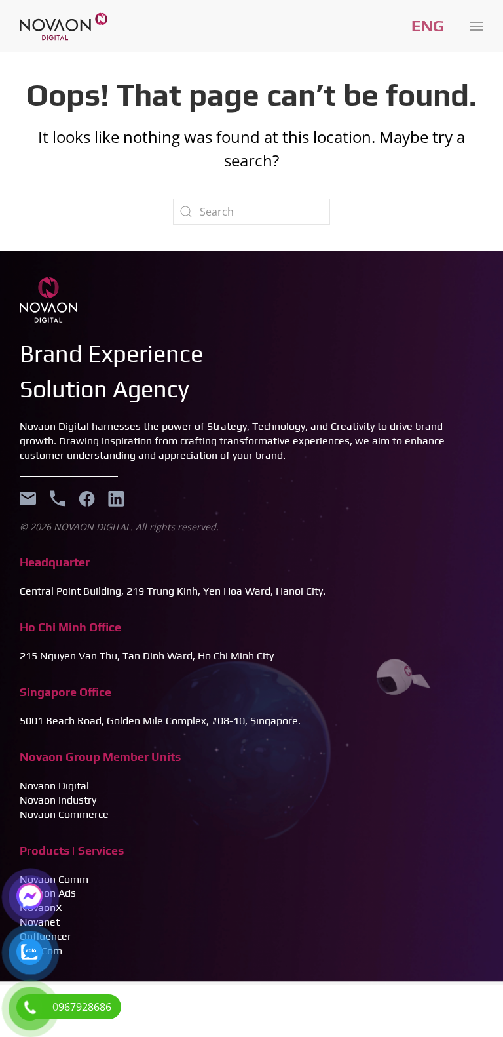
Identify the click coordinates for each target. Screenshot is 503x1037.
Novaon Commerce (64, 814)
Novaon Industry (58, 800)
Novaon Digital (54, 785)
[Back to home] (63, 26)
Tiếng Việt (427, 26)
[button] (476, 26)
